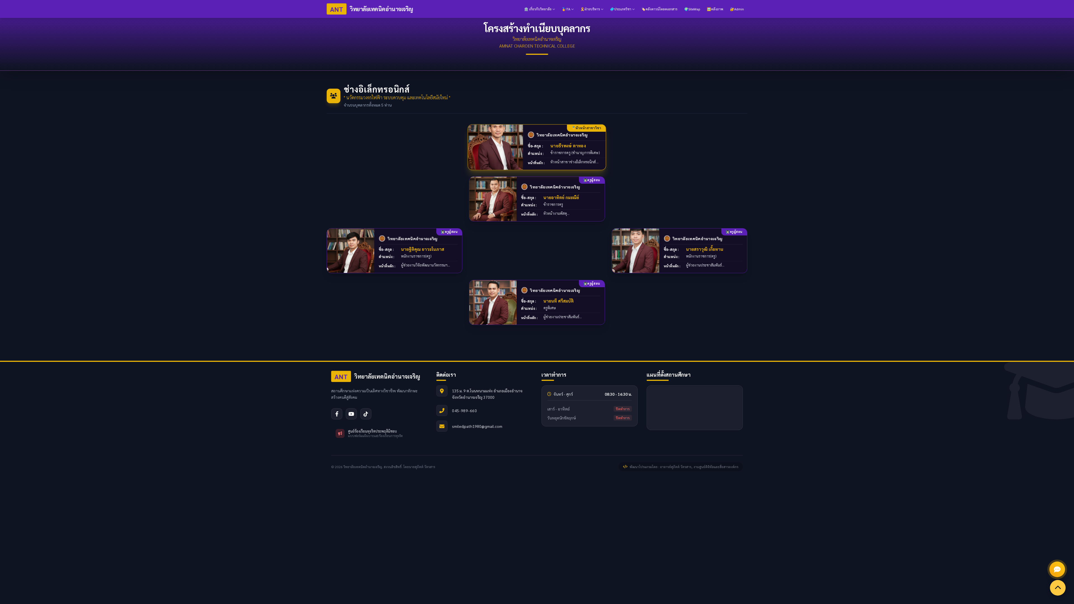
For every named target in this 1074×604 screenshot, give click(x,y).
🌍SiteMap (692, 9)
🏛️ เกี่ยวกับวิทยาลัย (538, 9)
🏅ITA (566, 9)
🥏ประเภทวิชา (620, 9)
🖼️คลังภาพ (715, 9)
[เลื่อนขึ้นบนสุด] (1058, 588)
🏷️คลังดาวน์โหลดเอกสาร (659, 9)
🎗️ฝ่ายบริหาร (590, 9)
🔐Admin (737, 9)
